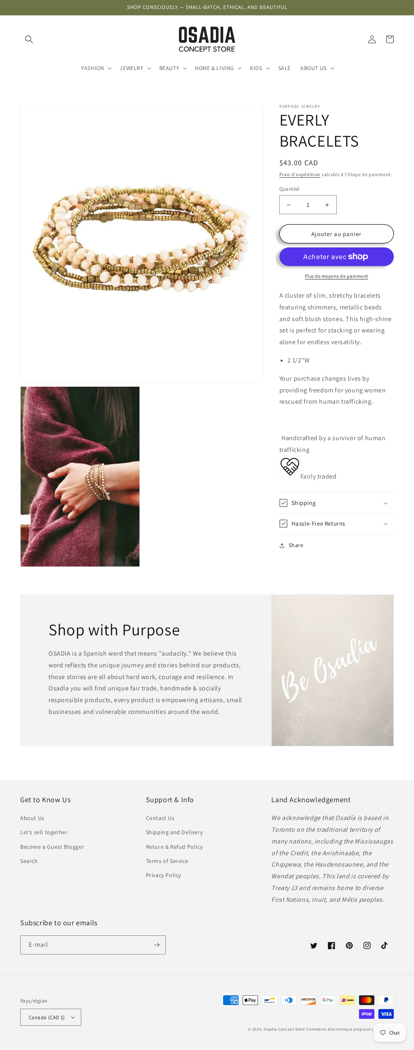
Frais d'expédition (300, 174)
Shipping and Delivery (174, 832)
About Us (32, 818)
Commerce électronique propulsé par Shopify (350, 1029)
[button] (29, 39)
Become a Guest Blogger (52, 846)
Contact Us (160, 818)
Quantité (289, 188)
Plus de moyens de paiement (336, 276)
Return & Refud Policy (174, 846)
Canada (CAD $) (47, 1017)
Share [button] (296, 545)
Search (29, 861)
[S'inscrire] (156, 944)
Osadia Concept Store (284, 1029)
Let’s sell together (44, 832)
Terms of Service (167, 861)
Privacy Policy (163, 875)
